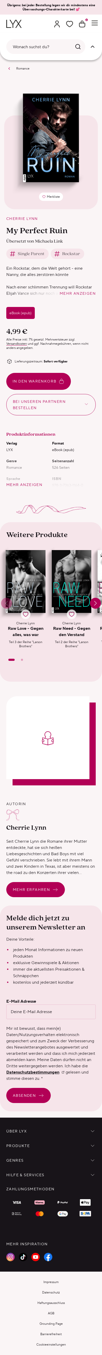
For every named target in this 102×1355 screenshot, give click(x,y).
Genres (15, 1160)
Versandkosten (16, 343)
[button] (26, 599)
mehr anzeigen (78, 293)
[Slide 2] (22, 660)
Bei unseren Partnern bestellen (39, 404)
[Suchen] (78, 46)
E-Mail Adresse (21, 1001)
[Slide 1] (11, 660)
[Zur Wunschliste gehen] (69, 24)
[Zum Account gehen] (57, 24)
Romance (23, 68)
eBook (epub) (20, 313)
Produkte (18, 1145)
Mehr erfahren (31, 889)
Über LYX (16, 1131)
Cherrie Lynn (22, 218)
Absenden (24, 1095)
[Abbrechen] (92, 46)
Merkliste (52, 197)
